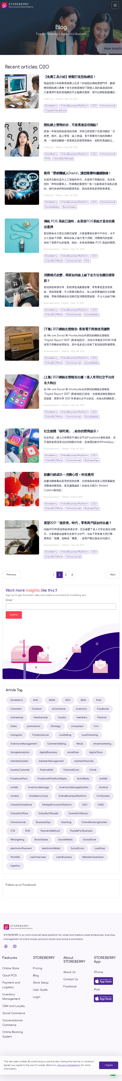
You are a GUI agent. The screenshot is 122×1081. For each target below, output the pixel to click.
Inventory (81, 709)
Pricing (37, 968)
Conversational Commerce (12, 1023)
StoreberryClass (38, 796)
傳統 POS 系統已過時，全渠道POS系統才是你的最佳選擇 (79, 224)
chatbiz (14, 796)
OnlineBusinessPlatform (74, 106)
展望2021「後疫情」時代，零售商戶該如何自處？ (78, 523)
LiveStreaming (90, 735)
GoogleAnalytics (19, 752)
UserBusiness (64, 857)
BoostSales (69, 207)
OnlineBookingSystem (94, 822)
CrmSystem (103, 796)
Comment (16, 709)
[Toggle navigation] (115, 5)
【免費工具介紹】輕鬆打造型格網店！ (70, 77)
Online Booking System (12, 1034)
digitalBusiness (48, 752)
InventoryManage (38, 787)
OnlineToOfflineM (63, 159)
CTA (12, 831)
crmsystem (77, 726)
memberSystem (19, 761)
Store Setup (41, 982)
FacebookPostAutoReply (52, 778)
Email (10, 600)
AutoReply (83, 778)
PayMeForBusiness (81, 831)
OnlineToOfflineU (78, 813)
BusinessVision (52, 249)
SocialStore (89, 839)
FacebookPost (18, 778)
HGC (35, 700)
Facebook (103, 709)
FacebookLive (40, 735)
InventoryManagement (23, 744)
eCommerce (59, 709)
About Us (69, 972)
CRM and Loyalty (13, 1006)
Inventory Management (11, 997)
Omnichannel (107, 106)
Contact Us (70, 979)
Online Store (10, 968)
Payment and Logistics (11, 985)
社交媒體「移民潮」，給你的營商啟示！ (71, 431)
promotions (33, 726)
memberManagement (51, 761)
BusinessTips (91, 460)
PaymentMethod (50, 831)
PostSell (15, 857)
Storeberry (51, 106)
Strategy (56, 726)
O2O (94, 106)
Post (98, 700)
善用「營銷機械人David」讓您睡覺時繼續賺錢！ (77, 173)
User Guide (40, 989)
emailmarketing (102, 744)
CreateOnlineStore (55, 111)
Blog (36, 975)
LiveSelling (65, 735)
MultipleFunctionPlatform (57, 805)
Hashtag (66, 822)
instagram (16, 735)
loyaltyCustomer (20, 770)
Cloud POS (9, 975)
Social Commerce (13, 1013)
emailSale (73, 752)
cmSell (14, 787)
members (81, 717)
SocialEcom (77, 848)
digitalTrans (96, 752)
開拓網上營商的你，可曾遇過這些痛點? (71, 125)
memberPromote (84, 761)
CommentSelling (56, 744)
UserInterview (38, 857)
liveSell (103, 778)
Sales (13, 726)
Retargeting (17, 839)
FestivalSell (46, 770)
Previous (11, 574)
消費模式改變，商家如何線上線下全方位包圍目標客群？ (79, 278)
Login (36, 997)
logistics (15, 866)
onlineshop (16, 717)
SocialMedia (52, 207)
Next (112, 574)
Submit (14, 615)
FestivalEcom (71, 770)
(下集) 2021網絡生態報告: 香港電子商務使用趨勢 (77, 329)
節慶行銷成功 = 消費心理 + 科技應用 (69, 474)
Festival (101, 717)
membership (41, 717)
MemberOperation (93, 857)
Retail (79, 744)
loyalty (62, 717)
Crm (96, 726)
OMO (101, 805)
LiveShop (100, 848)
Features (48, 99)
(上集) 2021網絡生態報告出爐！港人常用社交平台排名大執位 (79, 380)
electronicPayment (21, 848)
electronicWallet (51, 848)
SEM (83, 700)
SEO (67, 700)
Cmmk (93, 770)
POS (47, 159)
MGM (52, 700)
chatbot (103, 787)
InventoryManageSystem (73, 787)
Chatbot (37, 709)
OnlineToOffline (53, 261)
